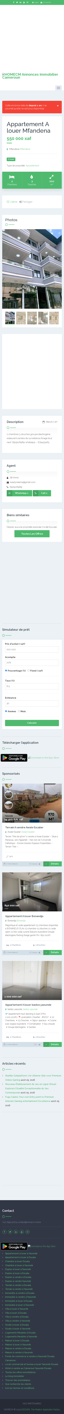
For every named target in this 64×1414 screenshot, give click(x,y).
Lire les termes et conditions (19, 1388)
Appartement (32, 165)
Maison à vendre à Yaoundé (19, 1352)
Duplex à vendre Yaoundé (18, 1281)
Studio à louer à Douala (17, 1325)
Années (12, 711)
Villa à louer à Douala (15, 1313)
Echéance (10, 698)
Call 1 (44, 493)
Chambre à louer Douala (17, 1261)
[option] (32, 269)
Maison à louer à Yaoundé (18, 1344)
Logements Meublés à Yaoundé (21, 1336)
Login (36, 2)
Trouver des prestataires (17, 1380)
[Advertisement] (32, 37)
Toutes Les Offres (32, 533)
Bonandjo (21, 920)
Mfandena (25, 149)
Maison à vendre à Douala (18, 1348)
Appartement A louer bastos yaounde (28, 1004)
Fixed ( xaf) (36, 670)
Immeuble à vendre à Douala (19, 1293)
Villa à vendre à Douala (16, 1317)
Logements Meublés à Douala (20, 1332)
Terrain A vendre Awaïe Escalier (24, 827)
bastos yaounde (30, 1009)
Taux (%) (10, 680)
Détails (55, 863)
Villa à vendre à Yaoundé (17, 1321)
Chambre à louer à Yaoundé (19, 1265)
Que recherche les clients (18, 1384)
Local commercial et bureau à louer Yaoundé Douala (31, 1364)
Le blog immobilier (14, 1376)
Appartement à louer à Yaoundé (21, 1253)
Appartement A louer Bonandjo (24, 916)
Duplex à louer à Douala (17, 1273)
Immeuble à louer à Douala (18, 1301)
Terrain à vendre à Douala (18, 1285)
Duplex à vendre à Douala (18, 1277)
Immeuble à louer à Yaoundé (19, 1305)
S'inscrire (47, 2)
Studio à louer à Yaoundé (17, 1328)
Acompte (10, 657)
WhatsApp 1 (21, 493)
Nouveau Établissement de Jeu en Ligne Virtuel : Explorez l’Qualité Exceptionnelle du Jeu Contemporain (31, 1088)
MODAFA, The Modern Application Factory (40, 1409)
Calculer (32, 723)
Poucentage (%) (17, 670)
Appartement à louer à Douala (20, 1257)
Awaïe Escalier (28, 832)
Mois (23, 711)
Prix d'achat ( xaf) (15, 644)
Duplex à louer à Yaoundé (18, 1269)
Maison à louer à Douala (17, 1340)
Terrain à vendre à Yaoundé (19, 1289)
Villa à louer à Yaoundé (16, 1309)
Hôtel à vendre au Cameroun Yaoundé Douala (28, 1368)
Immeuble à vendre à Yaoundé (20, 1297)
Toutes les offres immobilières (20, 1372)
